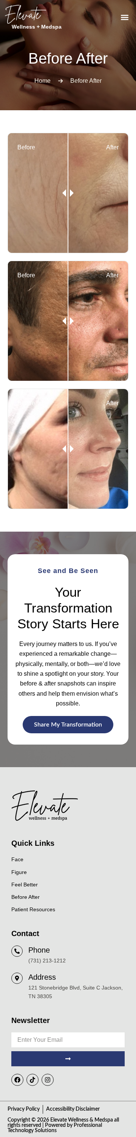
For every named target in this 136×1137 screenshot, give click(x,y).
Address (42, 977)
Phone (39, 950)
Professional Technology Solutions (55, 1128)
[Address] (17, 978)
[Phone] (17, 951)
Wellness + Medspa (37, 27)
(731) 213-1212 (47, 961)
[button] (125, 17)
